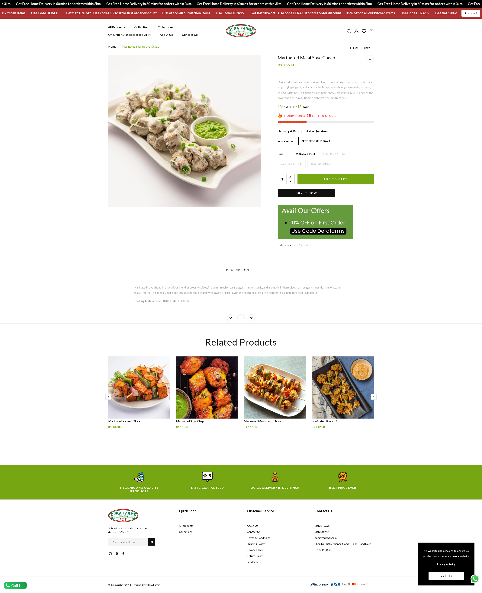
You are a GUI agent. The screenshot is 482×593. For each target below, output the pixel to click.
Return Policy (255, 555)
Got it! (446, 575)
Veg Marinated (302, 245)
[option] (139, 399)
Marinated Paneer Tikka (124, 421)
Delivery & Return (290, 131)
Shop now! (470, 13)
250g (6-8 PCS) (305, 153)
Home (112, 46)
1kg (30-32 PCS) (320, 163)
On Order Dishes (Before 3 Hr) (129, 34)
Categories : (285, 245)
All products (186, 525)
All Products (116, 27)
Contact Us (190, 34)
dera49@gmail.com (326, 537)
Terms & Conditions (258, 537)
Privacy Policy (255, 549)
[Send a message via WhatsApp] (475, 579)
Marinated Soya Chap (190, 421)
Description (237, 270)
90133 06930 (322, 525)
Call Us (17, 585)
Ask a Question (317, 131)
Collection (141, 27)
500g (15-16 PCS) (334, 153)
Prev (356, 48)
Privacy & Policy (446, 564)
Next (367, 48)
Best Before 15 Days (315, 141)
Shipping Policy (256, 543)
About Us (166, 34)
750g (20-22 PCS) (292, 163)
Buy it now (306, 193)
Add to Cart (335, 179)
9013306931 (322, 531)
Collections (165, 27)
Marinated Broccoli (324, 421)
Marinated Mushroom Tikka (262, 421)
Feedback (252, 561)
